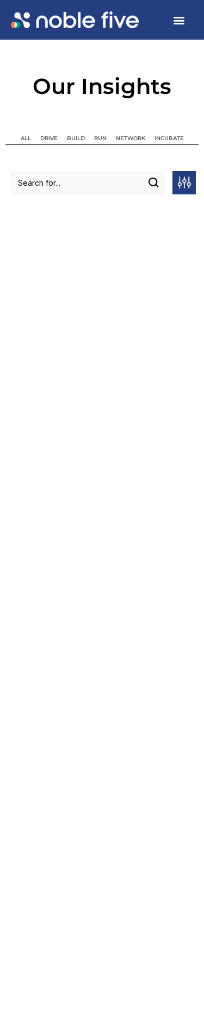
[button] (179, 20)
